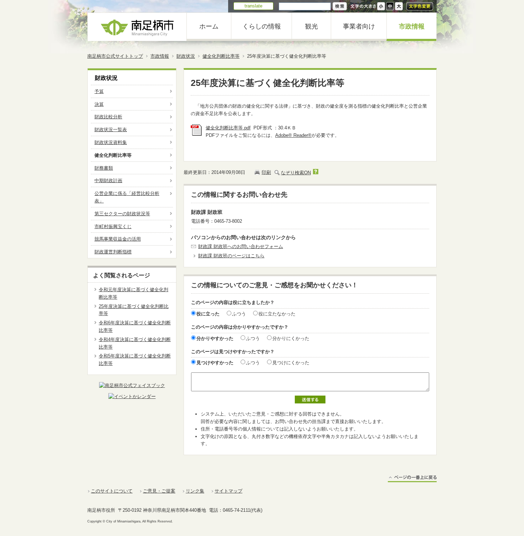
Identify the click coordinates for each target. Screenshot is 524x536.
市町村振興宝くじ (113, 226)
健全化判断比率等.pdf (228, 127)
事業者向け (359, 26)
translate (253, 6)
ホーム (209, 26)
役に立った (208, 313)
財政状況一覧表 (110, 129)
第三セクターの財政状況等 (122, 213)
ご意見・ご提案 (159, 491)
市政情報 (412, 26)
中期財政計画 (108, 180)
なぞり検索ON (296, 172)
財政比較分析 (108, 116)
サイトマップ (228, 491)
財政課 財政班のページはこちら (231, 255)
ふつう (239, 313)
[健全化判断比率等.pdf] (196, 134)
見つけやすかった (214, 362)
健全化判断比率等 (221, 56)
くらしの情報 (261, 26)
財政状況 (185, 56)
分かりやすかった (214, 338)
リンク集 (195, 491)
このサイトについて (112, 491)
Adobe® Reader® (293, 135)
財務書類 (103, 168)
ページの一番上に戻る (412, 478)
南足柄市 (137, 27)
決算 (99, 104)
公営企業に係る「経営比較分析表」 (126, 197)
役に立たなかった (277, 313)
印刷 (266, 172)
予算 (99, 91)
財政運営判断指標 (113, 251)
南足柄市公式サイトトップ (115, 56)
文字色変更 (419, 6)
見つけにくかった (290, 362)
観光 (311, 26)
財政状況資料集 (110, 142)
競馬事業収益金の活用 (117, 239)
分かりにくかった (290, 338)
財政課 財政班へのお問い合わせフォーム (240, 246)
